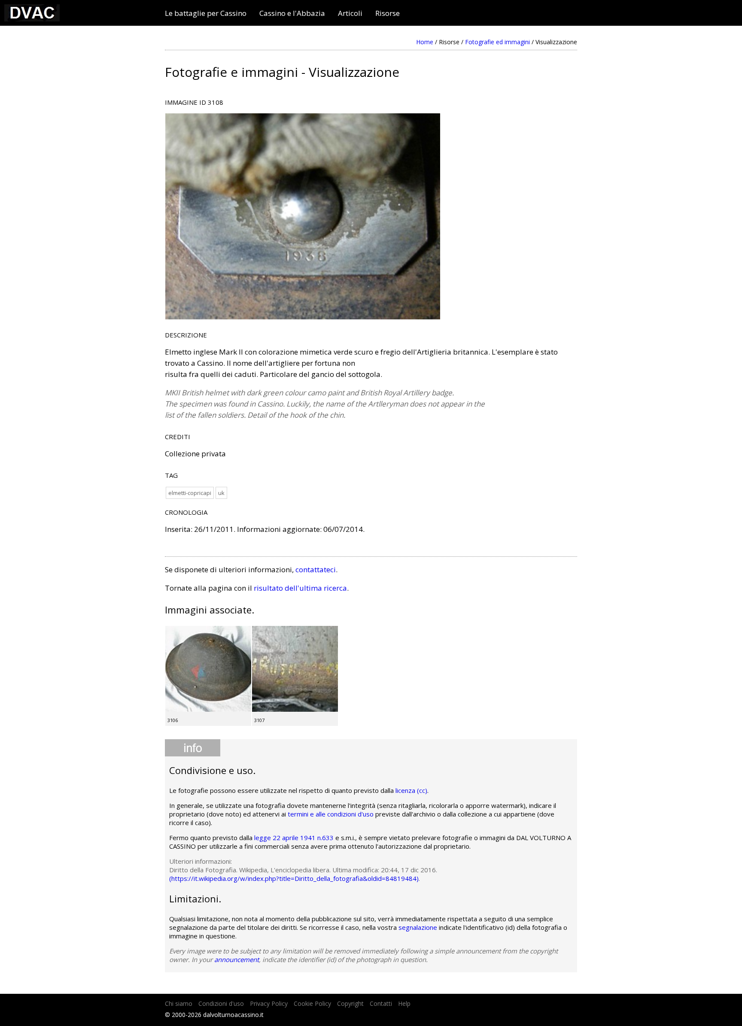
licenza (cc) (411, 790)
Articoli (350, 13)
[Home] (32, 19)
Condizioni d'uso (221, 1003)
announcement (236, 959)
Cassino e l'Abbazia (292, 13)
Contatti (381, 1003)
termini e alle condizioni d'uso (331, 814)
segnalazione (417, 927)
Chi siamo (178, 1003)
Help (404, 1003)
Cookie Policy (312, 1003)
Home (424, 42)
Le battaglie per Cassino (205, 13)
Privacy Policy (269, 1003)
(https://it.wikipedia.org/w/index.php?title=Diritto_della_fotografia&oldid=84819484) (294, 878)
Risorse (387, 13)
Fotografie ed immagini (497, 42)
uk (221, 493)
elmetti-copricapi (189, 493)
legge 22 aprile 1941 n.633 (294, 837)
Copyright (350, 1003)
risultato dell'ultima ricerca (300, 588)
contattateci (315, 569)
